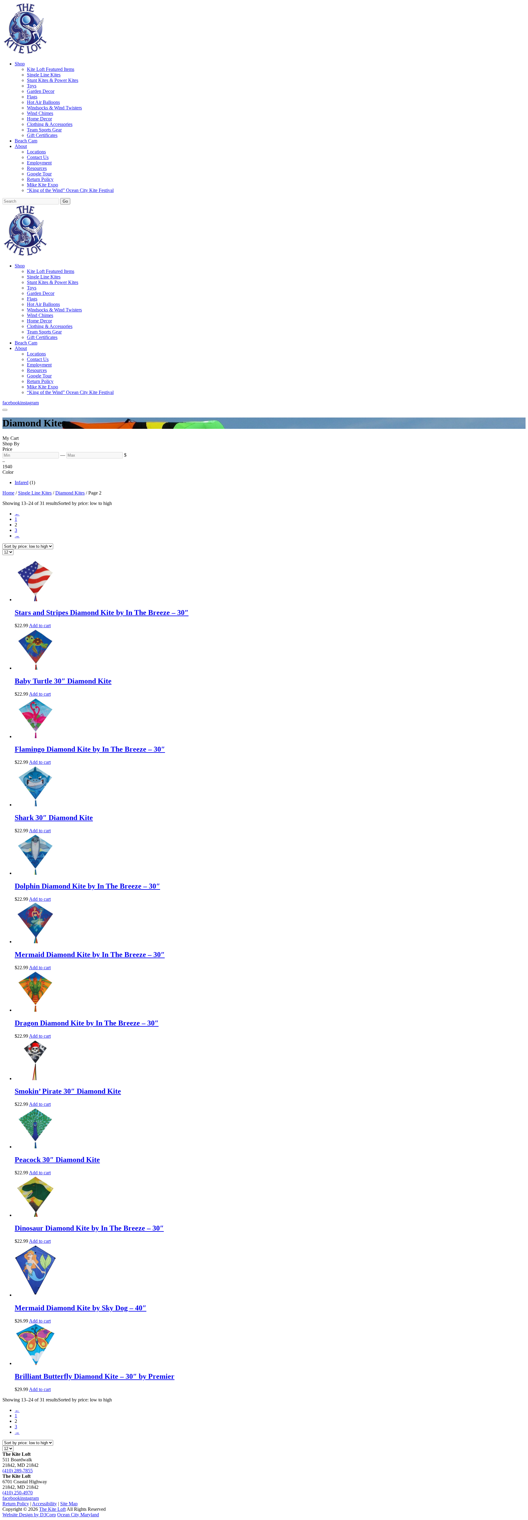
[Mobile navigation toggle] (4, 410)
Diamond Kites (70, 492)
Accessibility (44, 1503)
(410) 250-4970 (17, 1492)
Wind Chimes (40, 113)
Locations (36, 151)
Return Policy (40, 179)
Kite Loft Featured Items (50, 69)
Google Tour (39, 173)
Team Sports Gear (44, 129)
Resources (37, 168)
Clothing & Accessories (49, 124)
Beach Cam (26, 140)
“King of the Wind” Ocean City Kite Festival (70, 190)
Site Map (69, 1503)
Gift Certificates (42, 135)
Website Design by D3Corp (29, 1514)
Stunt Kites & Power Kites (52, 80)
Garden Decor (40, 91)
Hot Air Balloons (43, 102)
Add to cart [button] (40, 625)
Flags (32, 96)
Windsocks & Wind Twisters (54, 107)
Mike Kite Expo (42, 184)
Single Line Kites (44, 74)
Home (8, 492)
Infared (21, 482)
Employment (39, 162)
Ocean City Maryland (78, 1514)
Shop (20, 63)
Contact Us (38, 157)
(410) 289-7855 (17, 1470)
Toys (31, 85)
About (21, 146)
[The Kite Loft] (25, 53)
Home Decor (39, 118)
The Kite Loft (52, 1509)
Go (65, 201)
